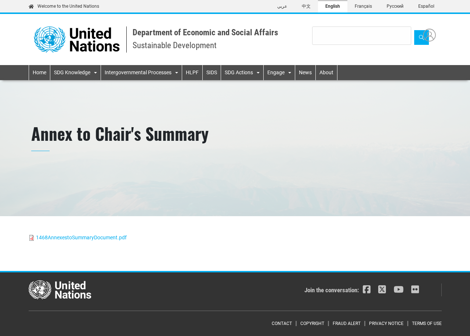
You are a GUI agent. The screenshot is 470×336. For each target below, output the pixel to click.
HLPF (192, 72)
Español (426, 6)
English (332, 6)
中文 (306, 6)
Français (363, 6)
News (305, 72)
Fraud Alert (347, 323)
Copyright (312, 323)
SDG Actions (239, 72)
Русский (395, 6)
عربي (282, 6)
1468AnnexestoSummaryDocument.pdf (81, 237)
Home (39, 72)
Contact (282, 323)
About (326, 72)
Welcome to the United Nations (68, 6)
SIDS (211, 72)
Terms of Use (427, 323)
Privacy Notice (386, 323)
